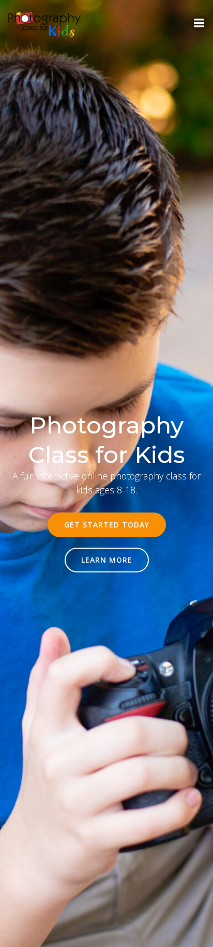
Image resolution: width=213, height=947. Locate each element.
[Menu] (199, 23)
